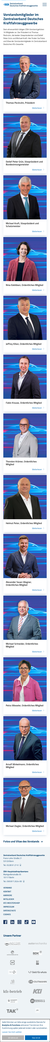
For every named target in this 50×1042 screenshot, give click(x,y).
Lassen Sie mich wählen (12, 1031)
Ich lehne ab (13, 1037)
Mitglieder (8, 899)
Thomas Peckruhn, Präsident (20, 103)
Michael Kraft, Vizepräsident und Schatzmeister (22, 225)
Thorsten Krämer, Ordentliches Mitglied (21, 463)
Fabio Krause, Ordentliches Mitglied (24, 403)
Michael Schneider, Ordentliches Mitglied (22, 645)
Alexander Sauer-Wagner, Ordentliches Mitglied (19, 583)
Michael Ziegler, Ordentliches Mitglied (25, 826)
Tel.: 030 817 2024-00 (12, 881)
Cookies (7, 914)
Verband (7, 887)
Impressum (8, 906)
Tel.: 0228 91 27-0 (11, 865)
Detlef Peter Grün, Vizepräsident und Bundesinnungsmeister (24, 163)
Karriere (7, 895)
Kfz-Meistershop (11, 902)
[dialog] (25, 1030)
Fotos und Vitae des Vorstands (21, 841)
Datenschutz (9, 910)
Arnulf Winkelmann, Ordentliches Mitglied (22, 765)
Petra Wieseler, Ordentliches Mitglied (24, 705)
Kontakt (7, 891)
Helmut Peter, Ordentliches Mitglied (24, 523)
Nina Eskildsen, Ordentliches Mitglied (24, 285)
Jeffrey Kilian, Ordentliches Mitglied (23, 344)
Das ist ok (36, 1037)
